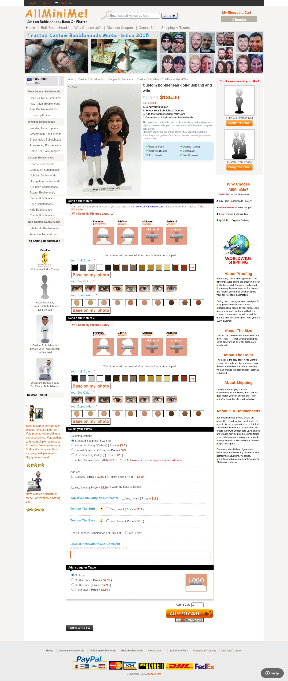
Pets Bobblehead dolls (43, 109)
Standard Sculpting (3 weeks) (93, 440)
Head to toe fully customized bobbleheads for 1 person (45, 306)
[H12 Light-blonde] (167, 267)
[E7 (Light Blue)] (158, 288)
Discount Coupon (231, 650)
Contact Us (155, 650)
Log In (32, 3)
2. (144, 110)
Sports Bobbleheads (42, 164)
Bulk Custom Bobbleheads (44, 222)
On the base (93, 585)
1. (144, 107)
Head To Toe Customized (45, 98)
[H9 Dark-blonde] (142, 267)
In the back (92, 589)
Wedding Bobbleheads (41, 121)
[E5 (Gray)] (131, 288)
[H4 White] (100, 267)
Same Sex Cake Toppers (45, 151)
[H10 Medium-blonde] (150, 267)
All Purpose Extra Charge (44, 269)
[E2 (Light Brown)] (90, 288)
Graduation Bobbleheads (45, 169)
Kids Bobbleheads (41, 209)
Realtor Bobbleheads (42, 192)
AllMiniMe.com (153, 674)
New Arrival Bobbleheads (45, 103)
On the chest (93, 580)
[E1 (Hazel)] (77, 288)
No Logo (80, 575)
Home (69, 79)
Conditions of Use (177, 650)
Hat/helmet (128, 476)
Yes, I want (92, 487)
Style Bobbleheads (41, 204)
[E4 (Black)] (117, 288)
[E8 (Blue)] (171, 288)
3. (144, 113)
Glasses (90, 476)
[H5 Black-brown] (108, 267)
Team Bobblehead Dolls (44, 234)
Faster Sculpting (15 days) (101, 445)
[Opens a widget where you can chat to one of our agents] (272, 673)
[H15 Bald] (192, 267)
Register (46, 3)
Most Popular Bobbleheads (44, 91)
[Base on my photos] (90, 275)
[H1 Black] (74, 267)
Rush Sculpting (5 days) (99, 455)
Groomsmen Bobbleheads (45, 133)
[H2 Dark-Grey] (83, 267)
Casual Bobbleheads (42, 198)
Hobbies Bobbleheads (43, 175)
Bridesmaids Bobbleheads (46, 139)
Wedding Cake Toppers (44, 128)
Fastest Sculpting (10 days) (101, 450)
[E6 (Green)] (144, 288)
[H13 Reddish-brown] (175, 267)
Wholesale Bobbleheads (44, 228)
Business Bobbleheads (44, 186)
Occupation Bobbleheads (45, 181)
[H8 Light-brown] (133, 267)
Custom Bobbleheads (41, 157)
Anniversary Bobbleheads (45, 145)
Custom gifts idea (40, 115)
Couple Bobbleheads (42, 215)
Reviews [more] (37, 395)
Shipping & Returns (204, 650)
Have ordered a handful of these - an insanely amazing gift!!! (43, 497)
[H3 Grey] (91, 267)
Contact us (65, 3)
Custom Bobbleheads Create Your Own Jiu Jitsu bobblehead (45, 349)
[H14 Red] (184, 267)
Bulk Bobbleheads (132, 650)
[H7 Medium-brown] (125, 267)
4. (144, 117)
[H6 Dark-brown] (116, 267)
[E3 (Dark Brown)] (104, 288)
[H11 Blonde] (159, 267)
